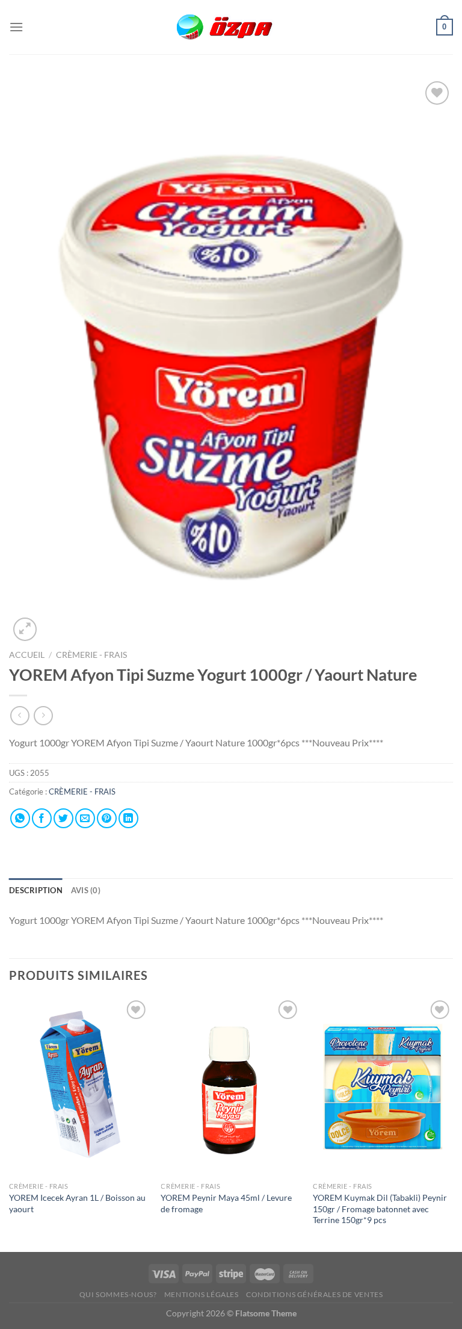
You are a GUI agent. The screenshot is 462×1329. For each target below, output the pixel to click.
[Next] (452, 1123)
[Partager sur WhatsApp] (20, 818)
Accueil (27, 655)
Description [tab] (36, 890)
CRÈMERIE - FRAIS (92, 655)
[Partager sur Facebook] (42, 818)
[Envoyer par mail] (85, 818)
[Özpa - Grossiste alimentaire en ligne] (231, 27)
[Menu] (16, 27)
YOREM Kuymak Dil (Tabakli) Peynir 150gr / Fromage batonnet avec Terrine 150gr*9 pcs (380, 1208)
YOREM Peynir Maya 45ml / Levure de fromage (226, 1203)
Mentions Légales (201, 1294)
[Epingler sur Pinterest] (107, 818)
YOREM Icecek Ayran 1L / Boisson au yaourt (77, 1203)
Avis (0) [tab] (85, 890)
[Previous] (10, 1123)
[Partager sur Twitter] (63, 818)
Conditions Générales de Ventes (314, 1294)
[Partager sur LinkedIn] (128, 818)
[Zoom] (25, 629)
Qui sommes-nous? (118, 1294)
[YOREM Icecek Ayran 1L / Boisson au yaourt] (79, 1086)
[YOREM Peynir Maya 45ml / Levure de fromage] (231, 1086)
